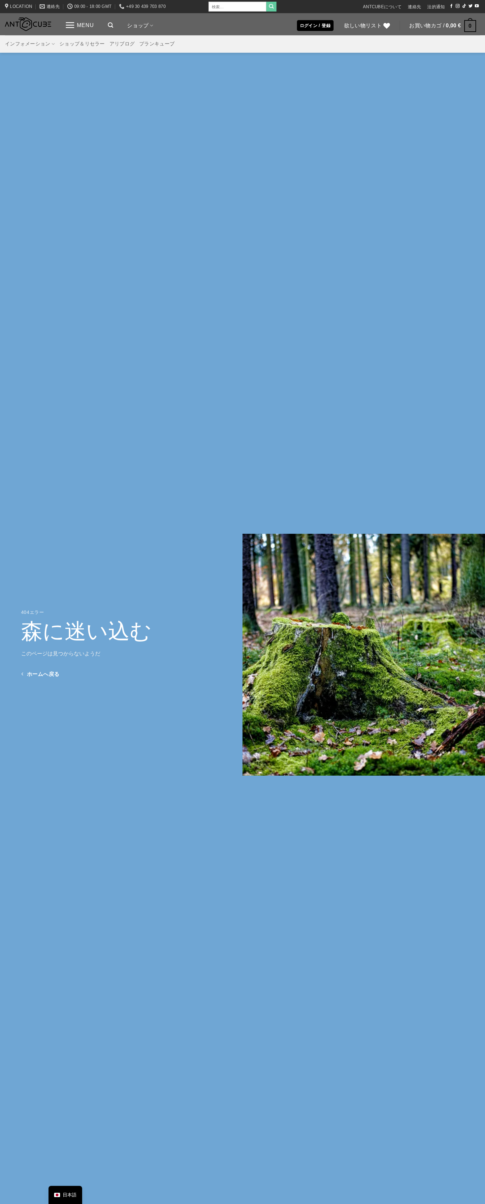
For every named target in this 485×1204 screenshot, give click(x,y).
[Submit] (271, 7)
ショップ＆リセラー (82, 43)
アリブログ (122, 43)
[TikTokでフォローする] (464, 6)
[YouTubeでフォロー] (477, 6)
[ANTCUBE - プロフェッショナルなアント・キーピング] (28, 24)
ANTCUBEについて (382, 6)
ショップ (137, 25)
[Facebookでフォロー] (451, 6)
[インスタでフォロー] (458, 6)
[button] (79, 25)
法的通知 (436, 6)
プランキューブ (157, 43)
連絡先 (414, 6)
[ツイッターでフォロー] (470, 6)
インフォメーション (27, 43)
